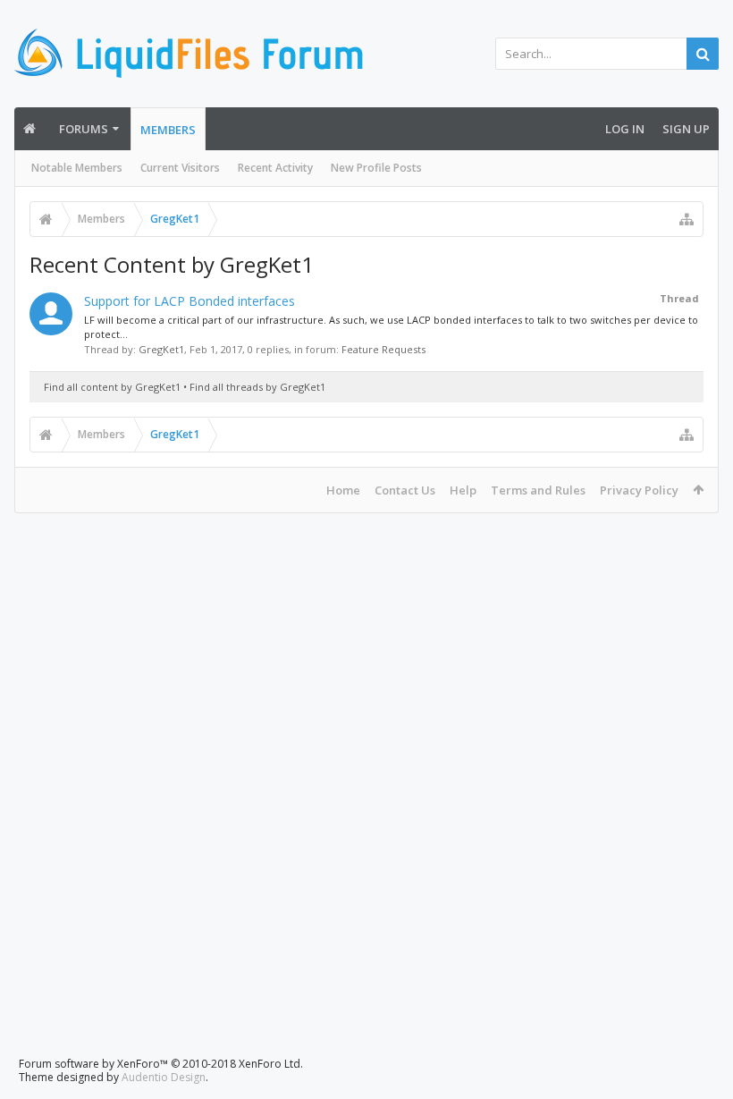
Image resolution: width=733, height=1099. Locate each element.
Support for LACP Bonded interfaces (189, 300)
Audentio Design (164, 1077)
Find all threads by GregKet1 (257, 386)
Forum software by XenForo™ (161, 1063)
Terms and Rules (538, 490)
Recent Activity (275, 167)
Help (463, 490)
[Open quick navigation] (686, 219)
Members (168, 130)
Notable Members (76, 167)
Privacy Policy (639, 490)
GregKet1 (161, 349)
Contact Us (405, 490)
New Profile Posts (376, 167)
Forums (83, 129)
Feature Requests (383, 349)
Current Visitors (180, 167)
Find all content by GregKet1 (112, 386)
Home (343, 490)
